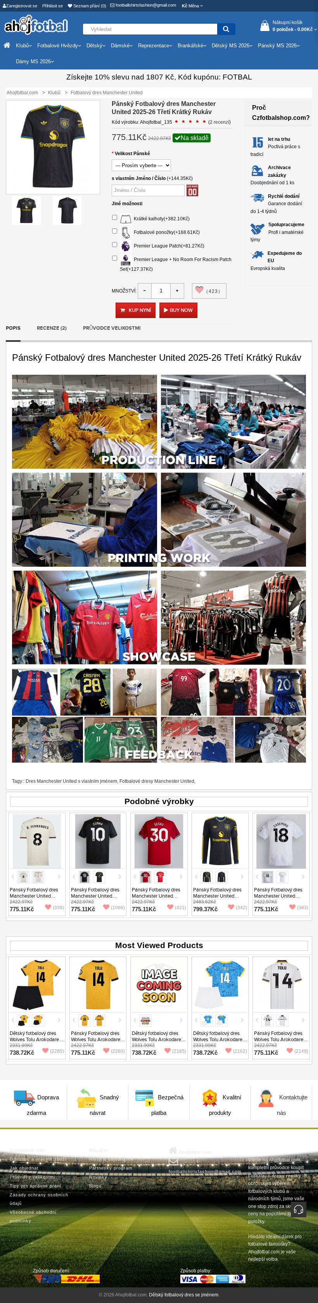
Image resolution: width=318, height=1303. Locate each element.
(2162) (240, 1051)
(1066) (118, 907)
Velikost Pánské (132, 153)
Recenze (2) (52, 328)
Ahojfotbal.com (195, 1152)
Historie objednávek (111, 1159)
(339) (58, 907)
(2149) (301, 1051)
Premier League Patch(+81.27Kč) (167, 246)
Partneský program (110, 1168)
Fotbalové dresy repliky (274, 1175)
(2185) (179, 1051)
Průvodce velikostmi (112, 328)
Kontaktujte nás (27, 1150)
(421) (180, 907)
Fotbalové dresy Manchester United (156, 781)
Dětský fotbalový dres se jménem (183, 1295)
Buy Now (181, 310)
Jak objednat (24, 1168)
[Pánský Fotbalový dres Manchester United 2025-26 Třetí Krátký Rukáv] (26, 210)
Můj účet (98, 1150)
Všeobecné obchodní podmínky (33, 1216)
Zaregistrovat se (21, 5)
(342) (241, 907)
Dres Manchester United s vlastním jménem (71, 781)
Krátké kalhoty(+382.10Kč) (160, 219)
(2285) (57, 1051)
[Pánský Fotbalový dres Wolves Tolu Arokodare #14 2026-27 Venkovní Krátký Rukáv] (281, 985)
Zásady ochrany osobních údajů (39, 1199)
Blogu (95, 1186)
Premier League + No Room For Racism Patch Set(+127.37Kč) (176, 264)
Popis (13, 328)
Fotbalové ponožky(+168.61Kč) (165, 232)
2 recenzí (219, 122)
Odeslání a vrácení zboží (38, 1159)
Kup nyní (140, 310)
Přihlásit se (52, 5)
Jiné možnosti (127, 203)
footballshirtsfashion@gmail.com (145, 5)
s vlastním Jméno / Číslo (139, 178)
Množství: (124, 291)
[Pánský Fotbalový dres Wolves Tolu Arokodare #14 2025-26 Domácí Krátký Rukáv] (98, 985)
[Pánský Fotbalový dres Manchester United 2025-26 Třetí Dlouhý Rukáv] (220, 841)
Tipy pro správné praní (35, 1186)
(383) (302, 907)
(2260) (118, 1051)
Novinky (98, 1177)
